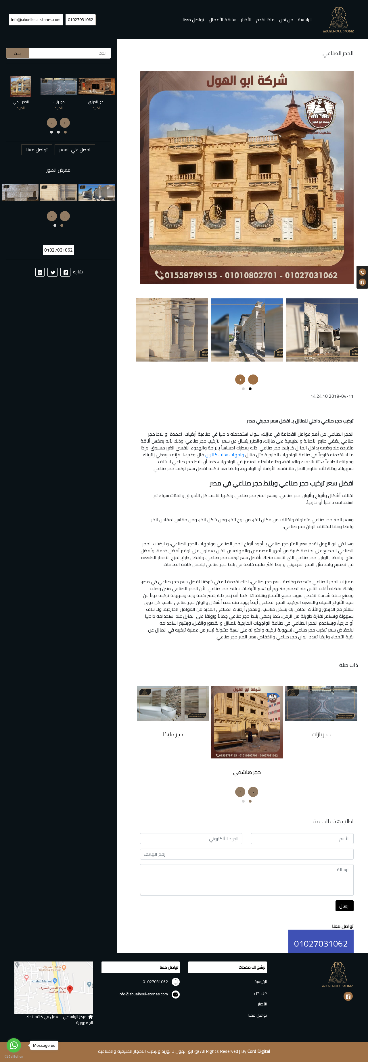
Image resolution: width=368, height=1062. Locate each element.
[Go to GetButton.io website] (14, 1056)
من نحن (286, 19)
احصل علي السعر (75, 149)
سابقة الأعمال (222, 19)
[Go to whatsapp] (14, 1045)
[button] (250, 389)
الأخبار (246, 19)
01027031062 (80, 19)
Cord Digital (259, 1051)
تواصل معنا (193, 19)
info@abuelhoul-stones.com (35, 19)
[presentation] (253, 379)
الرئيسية (304, 19)
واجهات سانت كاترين (224, 454)
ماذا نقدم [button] (265, 19)
